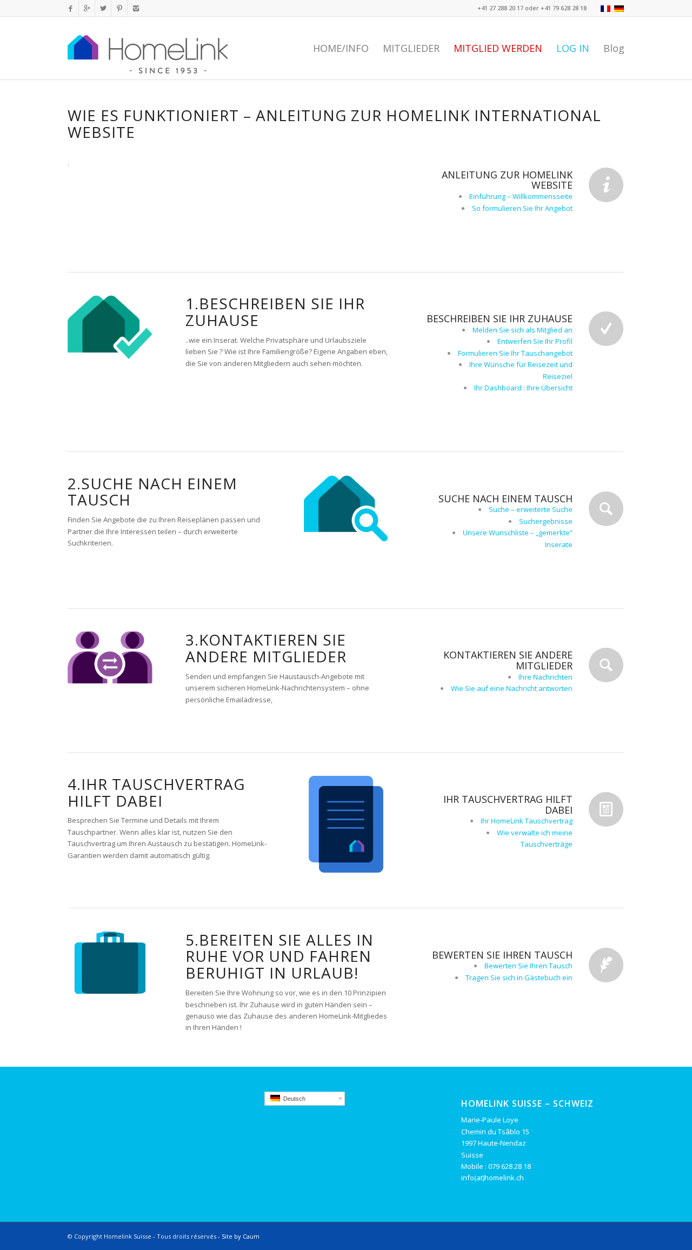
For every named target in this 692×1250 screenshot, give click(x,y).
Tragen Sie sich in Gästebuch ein (519, 977)
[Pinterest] (119, 8)
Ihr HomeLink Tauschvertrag (527, 821)
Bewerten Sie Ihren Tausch (528, 965)
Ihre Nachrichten (545, 677)
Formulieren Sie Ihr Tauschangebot (515, 353)
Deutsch (292, 1098)
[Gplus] (87, 8)
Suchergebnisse (546, 521)
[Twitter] (103, 8)
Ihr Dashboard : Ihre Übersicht (523, 388)
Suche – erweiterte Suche (531, 509)
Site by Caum (241, 1236)
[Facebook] (70, 8)
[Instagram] (136, 8)
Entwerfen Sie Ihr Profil (535, 341)
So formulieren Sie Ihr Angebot (522, 208)
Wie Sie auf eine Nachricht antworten (512, 688)
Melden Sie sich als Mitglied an (523, 330)
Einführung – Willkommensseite (521, 196)
